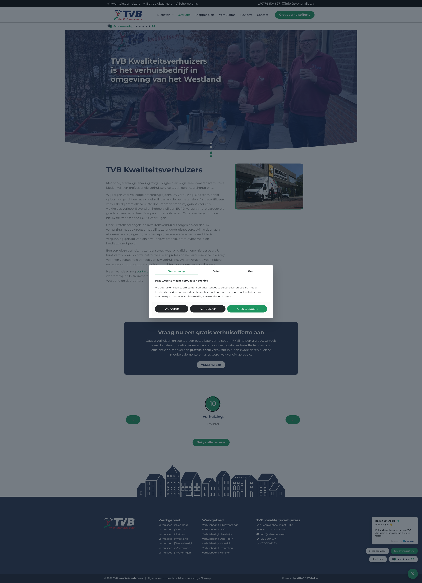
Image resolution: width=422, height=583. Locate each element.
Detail (216, 270)
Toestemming (176, 270)
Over (251, 270)
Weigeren (172, 309)
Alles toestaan (247, 309)
